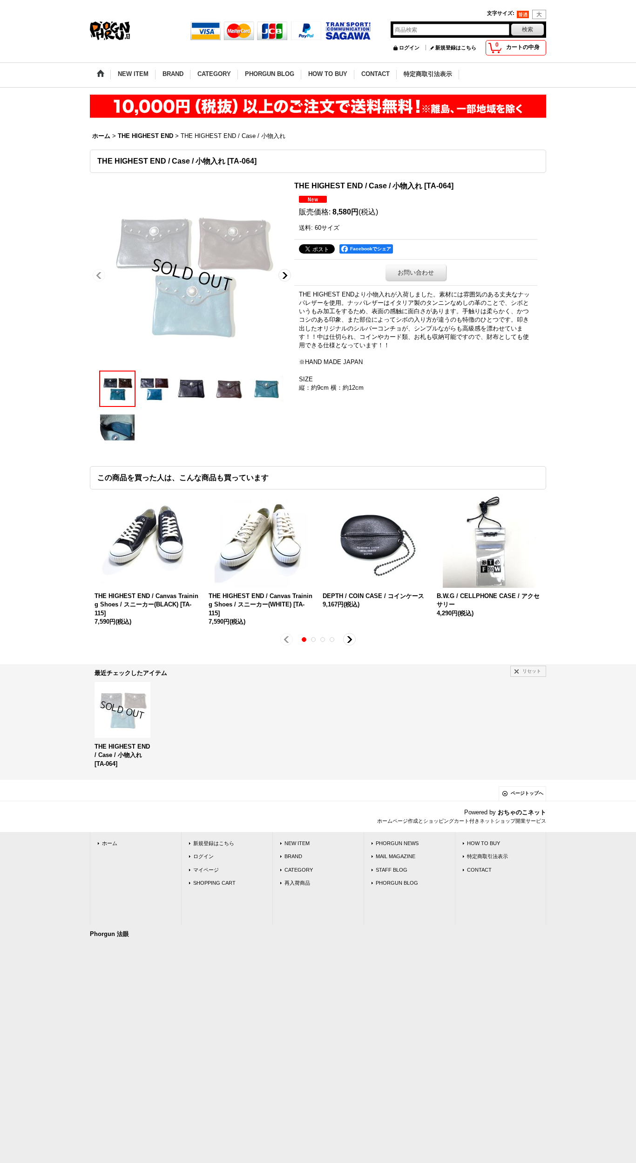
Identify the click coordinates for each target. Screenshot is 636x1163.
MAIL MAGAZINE (395, 856)
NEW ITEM (297, 843)
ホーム (109, 843)
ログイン (409, 47)
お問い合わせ (416, 272)
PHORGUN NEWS (397, 843)
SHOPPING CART (214, 883)
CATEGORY (298, 870)
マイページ (206, 870)
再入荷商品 (297, 883)
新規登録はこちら (455, 47)
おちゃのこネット (522, 812)
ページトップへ (527, 793)
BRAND (293, 856)
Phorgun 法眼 (109, 933)
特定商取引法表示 (487, 856)
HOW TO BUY (483, 843)
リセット (531, 671)
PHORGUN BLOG (397, 883)
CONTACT (479, 870)
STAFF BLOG (391, 870)
